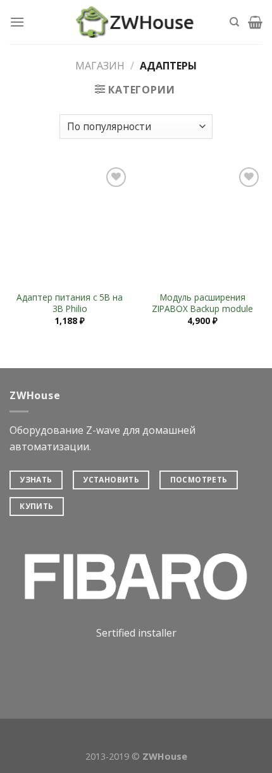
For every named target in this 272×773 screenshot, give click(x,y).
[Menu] (17, 21)
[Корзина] (255, 22)
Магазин (100, 66)
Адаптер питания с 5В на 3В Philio (69, 303)
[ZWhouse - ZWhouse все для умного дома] (136, 22)
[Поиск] (234, 22)
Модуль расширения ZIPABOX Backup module (202, 303)
